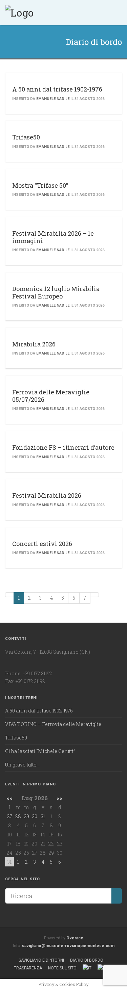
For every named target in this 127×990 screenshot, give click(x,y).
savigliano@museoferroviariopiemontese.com (68, 945)
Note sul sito (62, 968)
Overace (74, 938)
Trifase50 (26, 137)
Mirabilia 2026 (34, 344)
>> (60, 798)
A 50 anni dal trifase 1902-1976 (57, 89)
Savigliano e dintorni (41, 960)
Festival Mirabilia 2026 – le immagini (53, 237)
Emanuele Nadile (52, 99)
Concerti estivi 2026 (42, 544)
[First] (9, 594)
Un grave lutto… (22, 764)
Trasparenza (28, 968)
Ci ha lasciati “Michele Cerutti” (40, 751)
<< (9, 798)
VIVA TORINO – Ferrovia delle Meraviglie (53, 724)
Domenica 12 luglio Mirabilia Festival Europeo (56, 292)
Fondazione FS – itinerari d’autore (63, 447)
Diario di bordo (86, 960)
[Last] (94, 594)
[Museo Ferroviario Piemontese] (19, 12)
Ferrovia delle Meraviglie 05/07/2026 (50, 395)
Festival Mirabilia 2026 (46, 495)
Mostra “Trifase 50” (40, 185)
